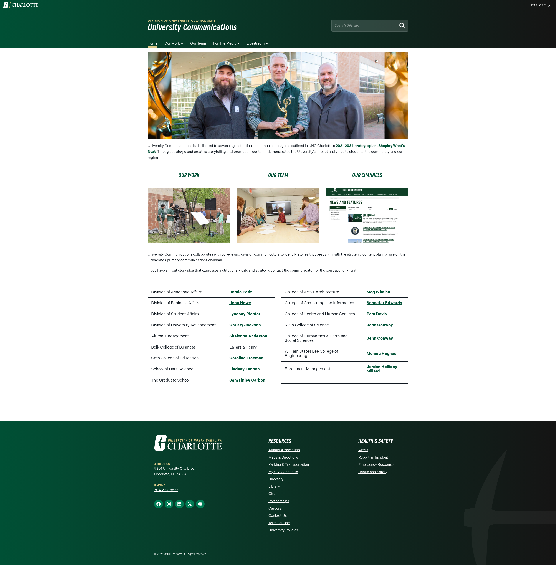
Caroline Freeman (246, 358)
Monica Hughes (381, 353)
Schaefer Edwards (384, 303)
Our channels (367, 175)
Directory (275, 479)
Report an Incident (373, 457)
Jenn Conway (380, 325)
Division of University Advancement (182, 20)
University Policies (283, 530)
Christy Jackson (245, 325)
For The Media (224, 43)
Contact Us (277, 516)
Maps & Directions (283, 457)
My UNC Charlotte (283, 472)
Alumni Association (284, 450)
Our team (278, 175)
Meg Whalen (378, 292)
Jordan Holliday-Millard (383, 368)
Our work (189, 175)
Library (274, 486)
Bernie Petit (240, 292)
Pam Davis (377, 314)
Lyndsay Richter (244, 314)
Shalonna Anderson (248, 336)
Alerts (363, 450)
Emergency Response (376, 465)
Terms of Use (279, 523)
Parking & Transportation (288, 465)
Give (272, 494)
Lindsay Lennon (244, 369)
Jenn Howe (240, 303)
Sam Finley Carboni (247, 380)
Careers (274, 508)
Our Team (198, 43)
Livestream (256, 43)
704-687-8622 (166, 490)
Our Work (172, 43)
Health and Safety (372, 472)
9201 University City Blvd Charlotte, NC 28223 (174, 471)
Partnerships (278, 501)
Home (152, 43)
